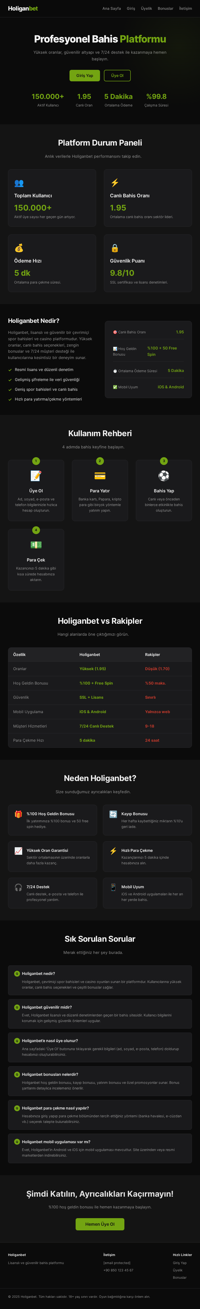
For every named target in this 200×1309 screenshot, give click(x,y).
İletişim (185, 8)
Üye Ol (117, 75)
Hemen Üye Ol (100, 1224)
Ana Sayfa (111, 8)
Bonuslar (165, 8)
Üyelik (146, 8)
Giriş (131, 8)
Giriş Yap (84, 75)
